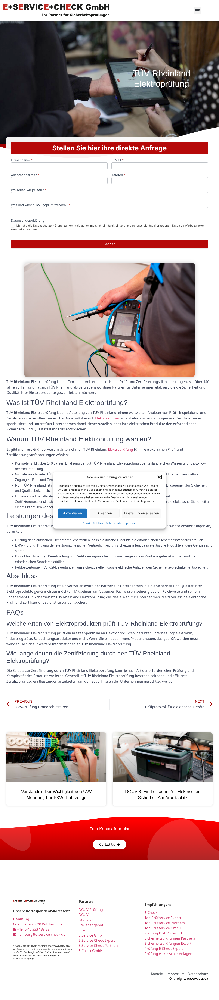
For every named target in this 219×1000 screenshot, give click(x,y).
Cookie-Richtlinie (93, 523)
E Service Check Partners (99, 945)
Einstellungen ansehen (141, 513)
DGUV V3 (86, 920)
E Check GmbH (91, 950)
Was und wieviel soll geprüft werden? (40, 205)
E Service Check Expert (98, 940)
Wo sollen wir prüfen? (28, 190)
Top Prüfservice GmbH (163, 928)
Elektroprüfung (107, 418)
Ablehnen (104, 513)
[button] (159, 477)
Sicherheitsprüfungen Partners (170, 938)
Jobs (82, 930)
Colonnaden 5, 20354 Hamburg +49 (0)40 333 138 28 (38, 924)
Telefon (118, 175)
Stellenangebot (91, 925)
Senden (109, 244)
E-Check (151, 912)
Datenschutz (113, 523)
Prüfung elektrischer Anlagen (168, 953)
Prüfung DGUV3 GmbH (163, 933)
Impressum (129, 523)
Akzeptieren (72, 513)
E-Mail (117, 160)
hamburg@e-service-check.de (40, 934)
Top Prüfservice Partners (165, 923)
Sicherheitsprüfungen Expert (168, 943)
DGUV (84, 914)
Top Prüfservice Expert (163, 917)
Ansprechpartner (25, 175)
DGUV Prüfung (91, 909)
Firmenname (22, 160)
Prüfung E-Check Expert (164, 948)
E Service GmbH (91, 935)
